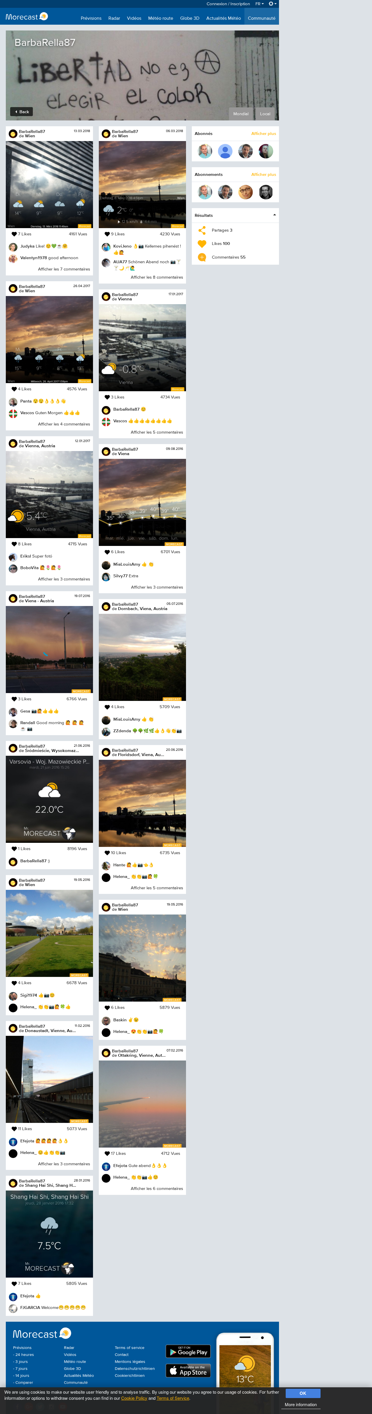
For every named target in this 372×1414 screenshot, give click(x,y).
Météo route (160, 18)
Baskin (120, 1019)
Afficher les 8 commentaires (157, 277)
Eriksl (25, 555)
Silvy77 (120, 575)
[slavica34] (266, 151)
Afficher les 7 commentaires (64, 269)
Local (265, 114)
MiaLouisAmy (126, 564)
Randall (27, 722)
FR (258, 4)
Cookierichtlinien (130, 1376)
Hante (119, 864)
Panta (26, 400)
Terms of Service (173, 1398)
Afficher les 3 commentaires (64, 579)
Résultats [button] (204, 215)
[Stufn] (266, 192)
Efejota (27, 1140)
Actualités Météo (223, 18)
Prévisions (91, 18)
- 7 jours (20, 1369)
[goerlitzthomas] (245, 151)
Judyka (27, 246)
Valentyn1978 (33, 257)
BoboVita (29, 567)
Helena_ (28, 1006)
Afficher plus (263, 133)
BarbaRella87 (32, 131)
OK (303, 1393)
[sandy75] (245, 192)
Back (23, 111)
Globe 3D (189, 18)
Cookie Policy (134, 1398)
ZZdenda (122, 730)
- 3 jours (20, 1362)
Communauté (262, 18)
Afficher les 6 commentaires (157, 1188)
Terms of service (129, 1348)
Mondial (240, 114)
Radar (114, 18)
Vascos (27, 412)
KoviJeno (122, 246)
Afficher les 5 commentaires (157, 432)
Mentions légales (130, 1362)
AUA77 (120, 261)
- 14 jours (21, 1376)
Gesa (25, 710)
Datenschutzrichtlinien (135, 1369)
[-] (225, 151)
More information (301, 1404)
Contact (121, 1355)
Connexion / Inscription (228, 4)
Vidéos (134, 18)
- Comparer (23, 1383)
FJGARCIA (30, 1307)
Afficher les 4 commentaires (64, 424)
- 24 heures (23, 1355)
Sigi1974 (28, 995)
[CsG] (205, 151)
